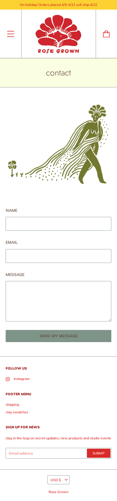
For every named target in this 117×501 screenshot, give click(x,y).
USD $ (56, 480)
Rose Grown (58, 492)
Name (11, 210)
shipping (12, 404)
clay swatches (17, 412)
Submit (99, 453)
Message (15, 274)
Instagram (22, 379)
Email (12, 242)
